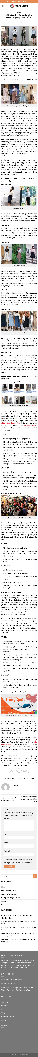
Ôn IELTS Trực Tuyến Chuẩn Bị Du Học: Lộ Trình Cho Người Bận (18, 917)
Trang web (7, 851)
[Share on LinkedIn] (27, 771)
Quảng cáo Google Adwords (11, 898)
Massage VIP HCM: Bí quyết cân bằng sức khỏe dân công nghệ (17, 934)
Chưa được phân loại (8, 891)
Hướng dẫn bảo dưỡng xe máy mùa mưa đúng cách (29, 799)
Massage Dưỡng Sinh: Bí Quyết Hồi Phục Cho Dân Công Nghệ (18, 940)
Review (3, 901)
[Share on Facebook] (13, 771)
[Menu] (2, 6)
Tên (5, 834)
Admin (29, 23)
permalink (31, 778)
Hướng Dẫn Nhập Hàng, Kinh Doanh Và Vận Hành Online (18, 929)
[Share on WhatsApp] (10, 771)
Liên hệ (3, 1020)
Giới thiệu (4, 1006)
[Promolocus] (19, 6)
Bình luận (6, 818)
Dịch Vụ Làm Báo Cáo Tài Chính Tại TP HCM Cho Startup (18, 923)
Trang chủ (5, 1002)
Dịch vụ (3, 1009)
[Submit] (35, 876)
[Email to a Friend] (20, 771)
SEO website (5, 905)
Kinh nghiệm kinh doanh (9, 894)
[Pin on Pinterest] (24, 771)
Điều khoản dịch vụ (8, 1016)
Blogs (19, 12)
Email (6, 842)
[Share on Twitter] (17, 771)
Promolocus (8, 73)
